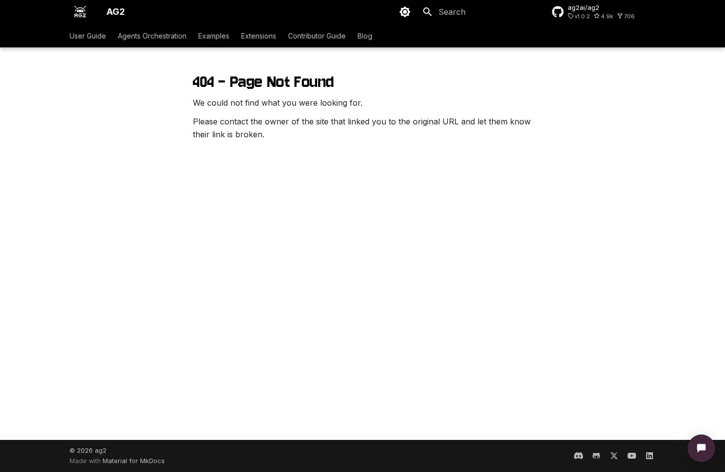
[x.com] (614, 456)
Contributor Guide (317, 36)
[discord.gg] (578, 456)
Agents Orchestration (152, 36)
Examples (213, 36)
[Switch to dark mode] (405, 12)
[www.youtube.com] (632, 456)
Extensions (258, 36)
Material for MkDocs (134, 461)
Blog (365, 36)
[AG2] (80, 12)
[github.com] (596, 456)
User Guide (88, 36)
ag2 (101, 450)
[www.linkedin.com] (649, 456)
